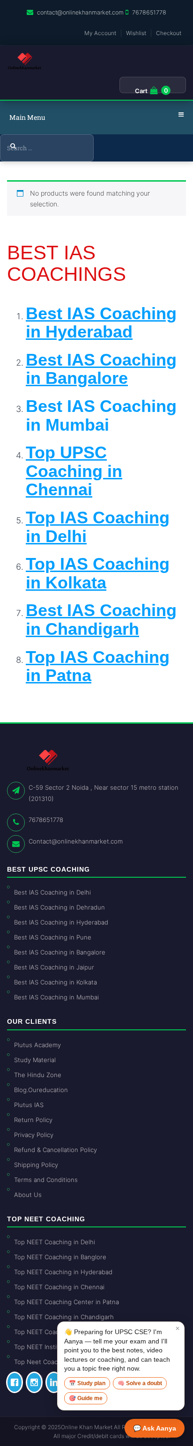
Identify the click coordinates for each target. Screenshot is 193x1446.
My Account (100, 33)
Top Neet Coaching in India (53, 1361)
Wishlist (136, 33)
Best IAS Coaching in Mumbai (101, 415)
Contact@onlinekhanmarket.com (76, 841)
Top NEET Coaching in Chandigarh (64, 1317)
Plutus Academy (37, 1045)
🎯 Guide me (86, 1398)
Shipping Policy (36, 1164)
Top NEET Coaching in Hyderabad (63, 1272)
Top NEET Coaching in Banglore (60, 1257)
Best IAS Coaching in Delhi (52, 892)
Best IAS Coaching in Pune (52, 937)
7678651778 (149, 12)
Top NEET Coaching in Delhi (54, 1242)
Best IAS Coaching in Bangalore (59, 952)
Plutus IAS (29, 1104)
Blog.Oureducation (41, 1090)
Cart (141, 91)
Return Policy (33, 1119)
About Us (28, 1194)
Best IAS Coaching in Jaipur (54, 967)
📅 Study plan (87, 1383)
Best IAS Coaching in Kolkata (55, 982)
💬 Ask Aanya (154, 1428)
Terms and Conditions (46, 1179)
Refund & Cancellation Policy (55, 1149)
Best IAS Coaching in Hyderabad (61, 922)
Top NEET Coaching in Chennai (59, 1287)
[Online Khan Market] (24, 61)
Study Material (35, 1060)
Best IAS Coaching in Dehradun (59, 907)
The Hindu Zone (37, 1075)
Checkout (168, 33)
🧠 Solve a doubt (140, 1383)
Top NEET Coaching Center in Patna (66, 1302)
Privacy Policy (33, 1134)
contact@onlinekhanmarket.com (80, 12)
